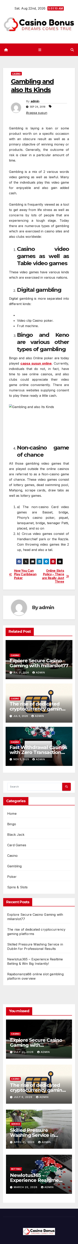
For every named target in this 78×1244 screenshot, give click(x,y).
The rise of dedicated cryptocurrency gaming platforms (37, 709)
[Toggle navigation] (39, 50)
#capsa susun (36, 113)
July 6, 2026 (23, 1097)
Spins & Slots (17, 887)
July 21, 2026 (24, 1051)
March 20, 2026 (26, 1187)
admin (35, 101)
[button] (72, 50)
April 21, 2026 (24, 1142)
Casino (16, 73)
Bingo (11, 824)
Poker (12, 877)
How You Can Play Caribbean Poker (25, 574)
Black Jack (15, 835)
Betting (16, 1169)
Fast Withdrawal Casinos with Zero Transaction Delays (38, 752)
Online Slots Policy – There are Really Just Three (53, 576)
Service (15, 1124)
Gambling (14, 866)
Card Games (16, 845)
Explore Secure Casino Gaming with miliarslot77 (39, 663)
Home (12, 814)
